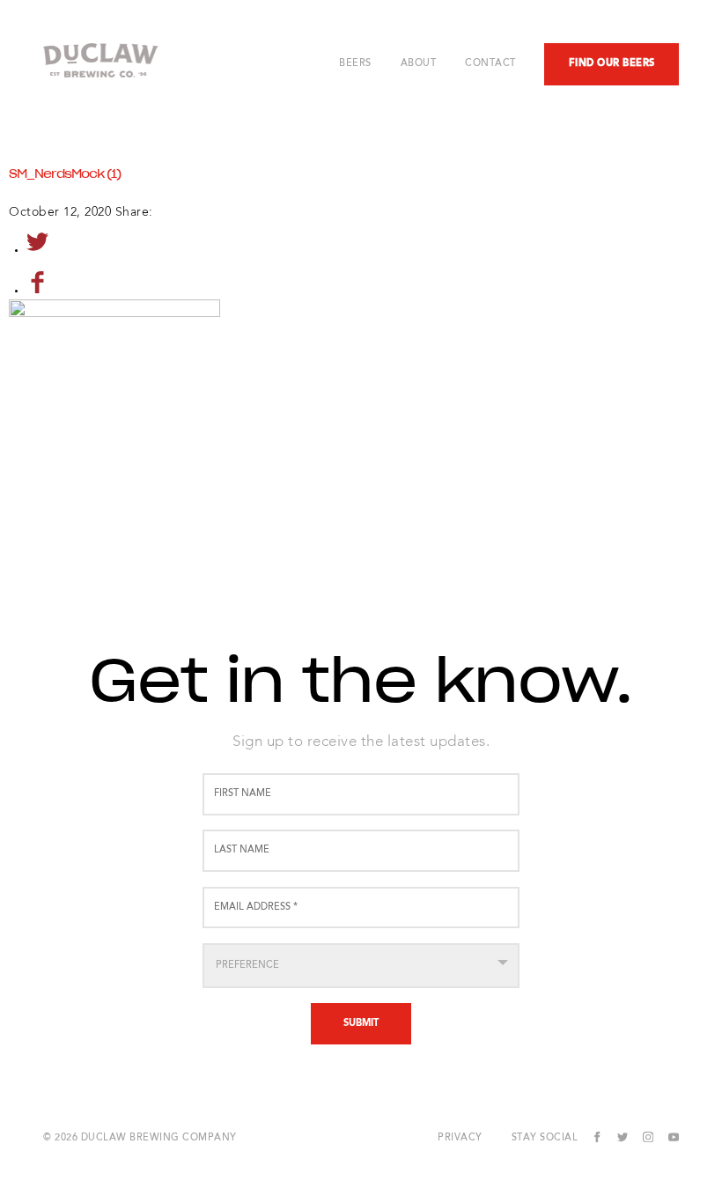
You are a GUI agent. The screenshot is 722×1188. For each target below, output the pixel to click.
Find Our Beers (612, 64)
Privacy (460, 1138)
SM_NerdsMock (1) (65, 174)
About (419, 64)
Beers (355, 64)
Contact (490, 64)
